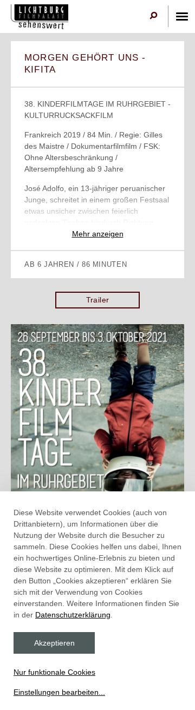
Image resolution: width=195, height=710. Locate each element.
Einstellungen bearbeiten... (59, 692)
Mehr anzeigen (97, 233)
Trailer (97, 299)
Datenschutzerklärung (72, 614)
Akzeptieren (54, 643)
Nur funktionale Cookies (54, 672)
